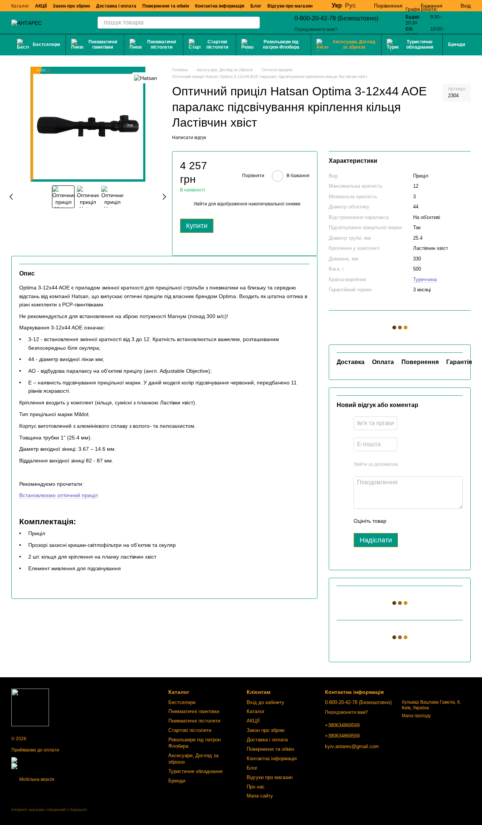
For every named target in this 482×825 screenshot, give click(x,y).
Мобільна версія (36, 779)
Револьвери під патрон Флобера (281, 44)
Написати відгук (189, 137)
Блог (255, 6)
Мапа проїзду (416, 715)
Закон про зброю (71, 6)
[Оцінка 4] (435, 520)
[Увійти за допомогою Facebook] (406, 464)
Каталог (20, 6)
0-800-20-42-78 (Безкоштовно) (336, 18)
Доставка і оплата (116, 6)
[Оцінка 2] (411, 520)
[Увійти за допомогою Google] (418, 464)
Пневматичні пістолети (161, 44)
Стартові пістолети (217, 44)
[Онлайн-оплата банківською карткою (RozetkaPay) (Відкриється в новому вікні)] (68, 765)
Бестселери (46, 44)
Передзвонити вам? (315, 29)
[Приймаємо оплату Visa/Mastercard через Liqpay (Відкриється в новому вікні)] (66, 759)
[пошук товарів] (254, 23)
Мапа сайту (260, 796)
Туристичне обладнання (419, 44)
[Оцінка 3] (423, 520)
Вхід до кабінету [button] (265, 702)
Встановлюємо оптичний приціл (58, 495)
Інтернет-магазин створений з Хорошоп (49, 809)
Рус (350, 6)
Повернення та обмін (165, 6)
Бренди (456, 44)
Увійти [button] (200, 204)
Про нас (256, 787)
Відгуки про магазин (290, 6)
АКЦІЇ (41, 6)
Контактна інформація (219, 6)
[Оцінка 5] (447, 520)
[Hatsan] (145, 77)
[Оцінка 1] (399, 520)
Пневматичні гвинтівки (102, 44)
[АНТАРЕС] (30, 707)
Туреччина (425, 279)
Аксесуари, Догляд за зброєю (354, 44)
